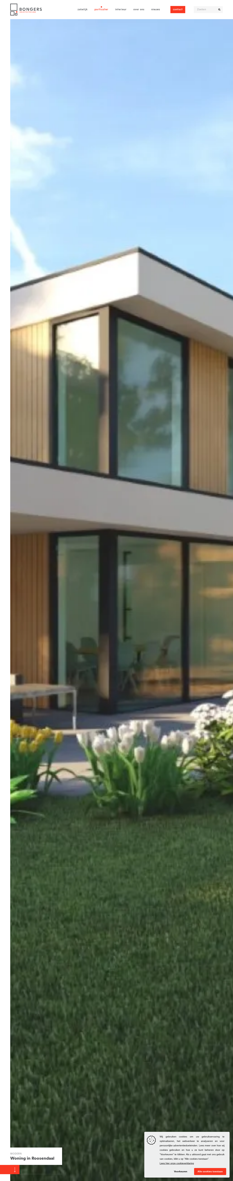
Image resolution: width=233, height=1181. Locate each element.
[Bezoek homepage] (26, 10)
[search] (219, 9)
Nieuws (155, 9)
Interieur (121, 9)
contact (178, 9)
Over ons (138, 9)
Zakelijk (83, 9)
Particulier (101, 9)
